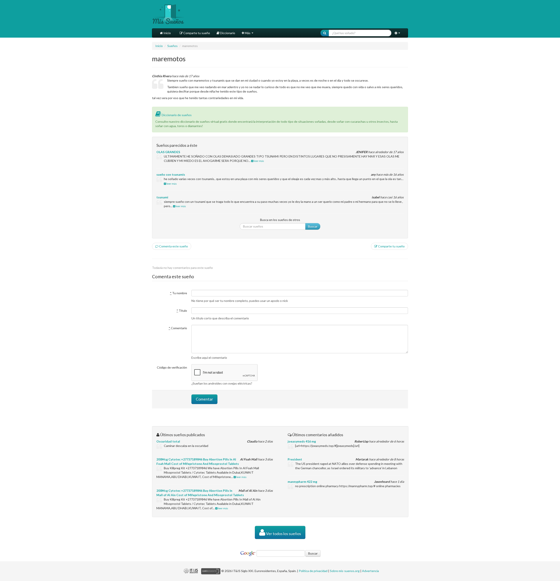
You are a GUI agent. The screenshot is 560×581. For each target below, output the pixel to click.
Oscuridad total (168, 441)
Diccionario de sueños (176, 115)
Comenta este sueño (173, 246)
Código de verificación (172, 367)
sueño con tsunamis (170, 174)
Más (247, 33)
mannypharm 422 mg (302, 481)
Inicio (167, 33)
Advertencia (370, 571)
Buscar (312, 226)
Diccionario (227, 33)
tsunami (162, 197)
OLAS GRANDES (168, 152)
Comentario (178, 328)
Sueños (172, 46)
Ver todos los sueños (283, 533)
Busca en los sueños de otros (280, 220)
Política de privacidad (313, 571)
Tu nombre (178, 293)
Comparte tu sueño (196, 33)
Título (182, 310)
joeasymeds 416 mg (302, 441)
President (295, 459)
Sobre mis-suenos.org (345, 571)
